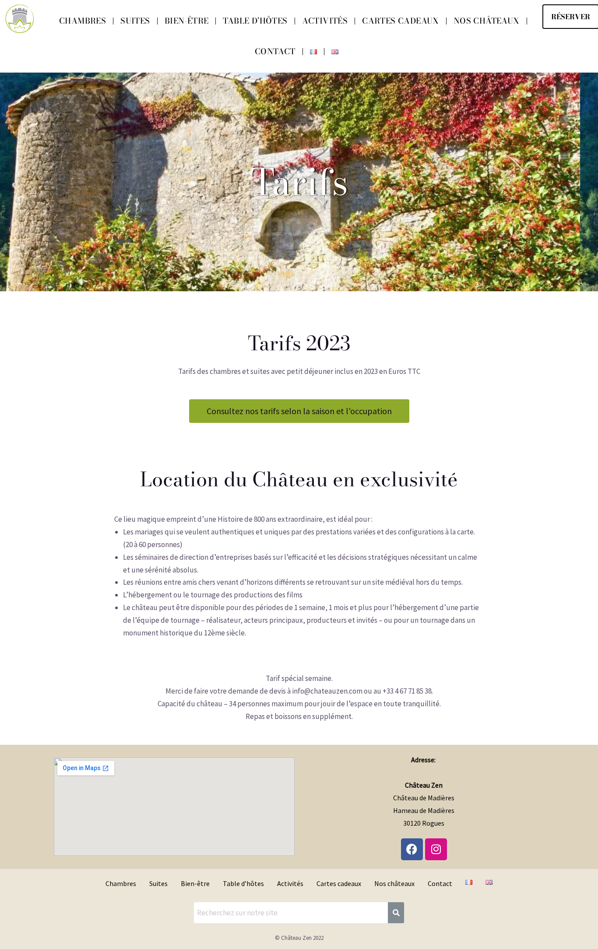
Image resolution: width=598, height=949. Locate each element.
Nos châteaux (487, 21)
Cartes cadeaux (400, 21)
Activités (325, 21)
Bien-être (187, 21)
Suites (135, 21)
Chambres (82, 21)
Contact (275, 51)
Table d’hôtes (255, 21)
